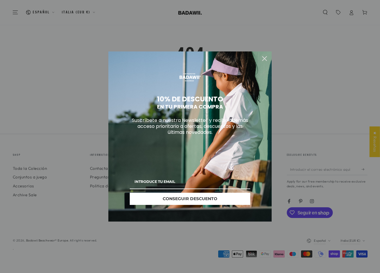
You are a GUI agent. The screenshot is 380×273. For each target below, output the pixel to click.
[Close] (264, 58)
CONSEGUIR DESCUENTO (190, 198)
